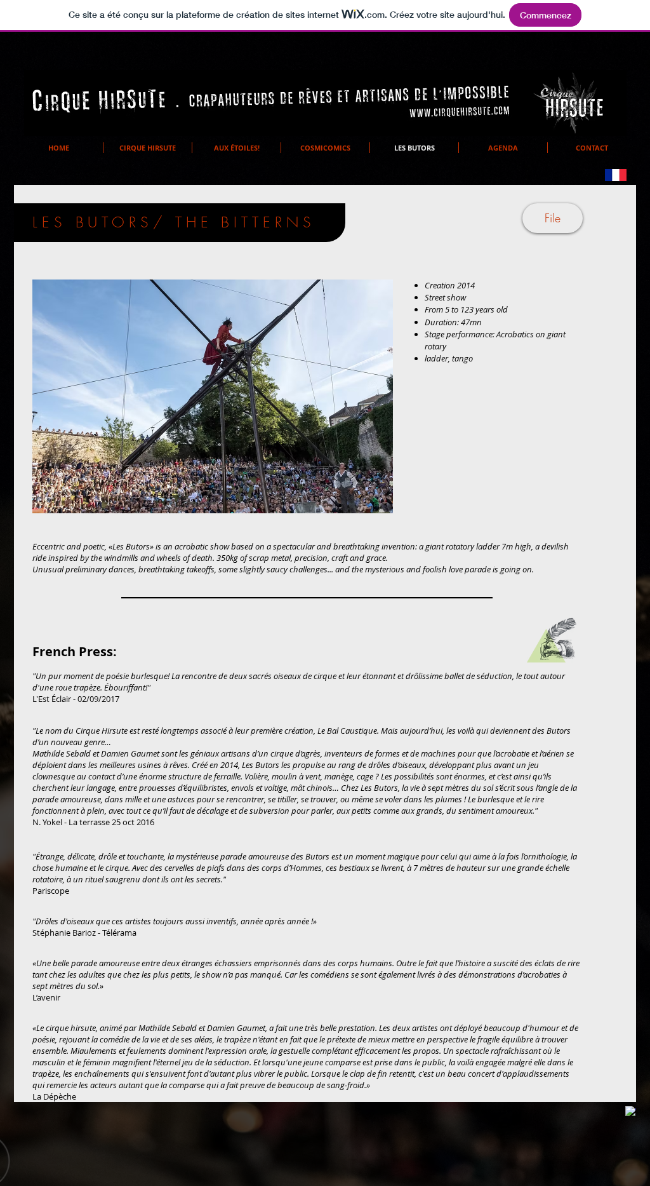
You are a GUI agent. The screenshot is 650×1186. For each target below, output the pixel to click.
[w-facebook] (630, 1111)
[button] (212, 396)
